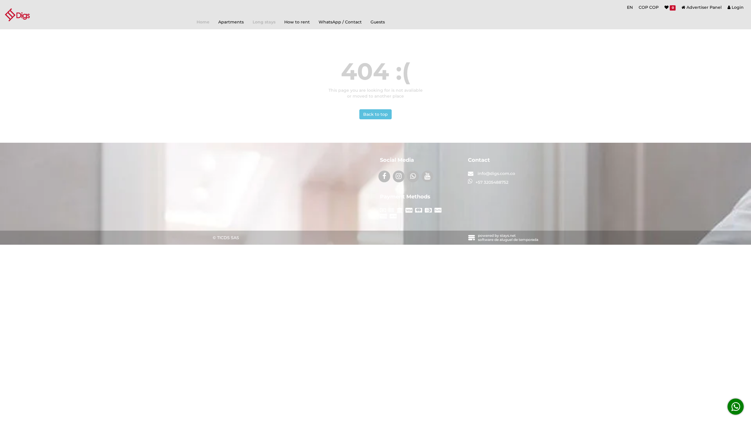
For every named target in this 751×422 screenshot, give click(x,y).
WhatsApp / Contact (340, 22)
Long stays (264, 22)
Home (203, 22)
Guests (378, 22)
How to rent (297, 22)
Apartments (231, 22)
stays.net (508, 235)
